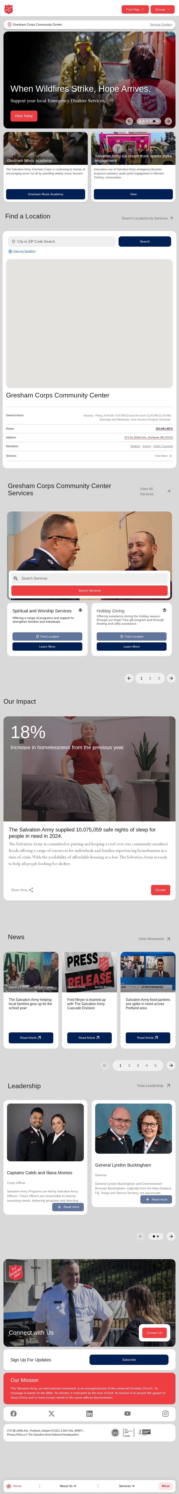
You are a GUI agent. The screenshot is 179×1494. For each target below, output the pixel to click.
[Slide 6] (158, 121)
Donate (160, 9)
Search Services (89, 590)
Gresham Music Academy (45, 194)
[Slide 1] (140, 121)
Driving (147, 446)
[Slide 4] (151, 121)
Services (127, 1486)
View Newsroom (155, 939)
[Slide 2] (144, 121)
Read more (68, 1207)
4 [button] (147, 1065)
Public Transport (163, 446)
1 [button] (141, 678)
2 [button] (150, 678)
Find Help (132, 9)
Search (145, 241)
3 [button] (159, 678)
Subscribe (129, 1359)
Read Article (31, 1038)
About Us (69, 1486)
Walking (135, 446)
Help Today (24, 116)
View (133, 194)
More (165, 1486)
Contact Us (154, 1332)
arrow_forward (171, 1065)
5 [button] (155, 1065)
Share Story (22, 890)
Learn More (47, 646)
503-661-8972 (164, 428)
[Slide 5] (154, 121)
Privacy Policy (15, 1434)
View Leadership (154, 1085)
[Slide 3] (147, 121)
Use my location (21, 251)
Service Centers (161, 24)
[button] (129, 678)
